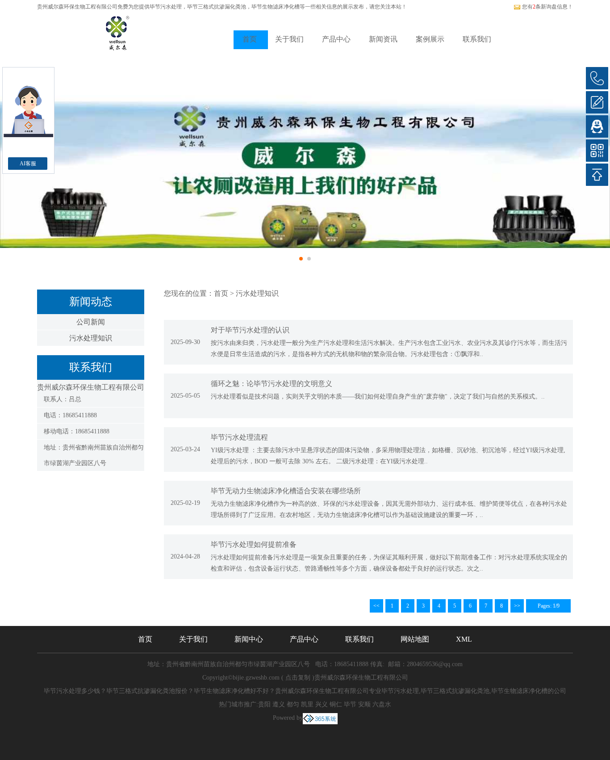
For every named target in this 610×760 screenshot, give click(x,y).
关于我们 (289, 39)
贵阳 (264, 704)
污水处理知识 (90, 338)
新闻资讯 (383, 39)
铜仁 (336, 704)
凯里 (307, 704)
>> (517, 606)
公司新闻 (90, 322)
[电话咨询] (597, 78)
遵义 (278, 704)
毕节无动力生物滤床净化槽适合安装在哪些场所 (286, 491)
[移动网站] (597, 150)
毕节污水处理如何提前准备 (254, 544)
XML (464, 639)
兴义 (321, 704)
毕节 (350, 704)
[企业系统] (320, 717)
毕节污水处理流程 (239, 437)
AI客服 (28, 163)
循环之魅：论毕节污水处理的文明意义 (271, 383)
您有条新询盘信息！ (547, 7)
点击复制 (297, 677)
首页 (249, 39)
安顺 (364, 704)
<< (376, 606)
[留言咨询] (597, 102)
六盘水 (381, 704)
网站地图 (415, 639)
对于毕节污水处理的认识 (250, 330)
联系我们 (477, 39)
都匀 (293, 704)
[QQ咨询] (597, 126)
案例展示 (430, 39)
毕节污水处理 (166, 7)
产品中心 (336, 39)
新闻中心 (248, 639)
